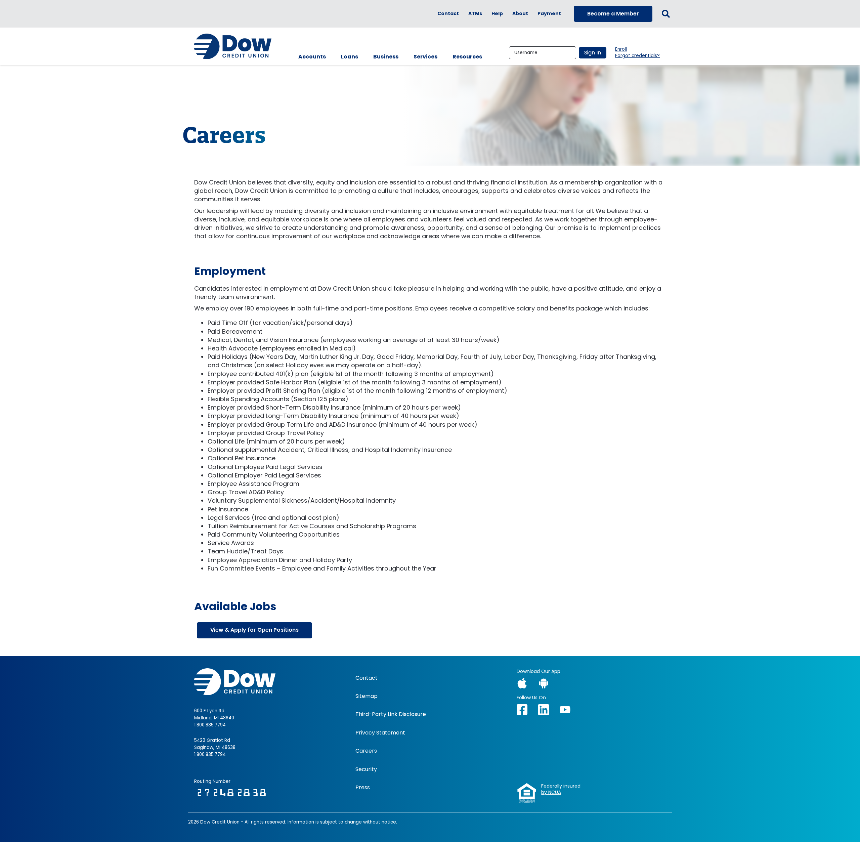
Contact (448, 13)
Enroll (621, 49)
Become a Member (613, 13)
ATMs (475, 13)
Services (425, 56)
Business (385, 56)
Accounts (312, 56)
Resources (467, 56)
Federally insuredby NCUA (560, 789)
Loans (349, 56)
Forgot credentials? (637, 56)
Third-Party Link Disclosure (390, 714)
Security (366, 769)
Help (497, 13)
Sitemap (366, 696)
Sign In (592, 52)
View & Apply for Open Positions (254, 630)
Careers (366, 751)
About (520, 13)
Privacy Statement (380, 732)
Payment (549, 13)
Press (362, 787)
